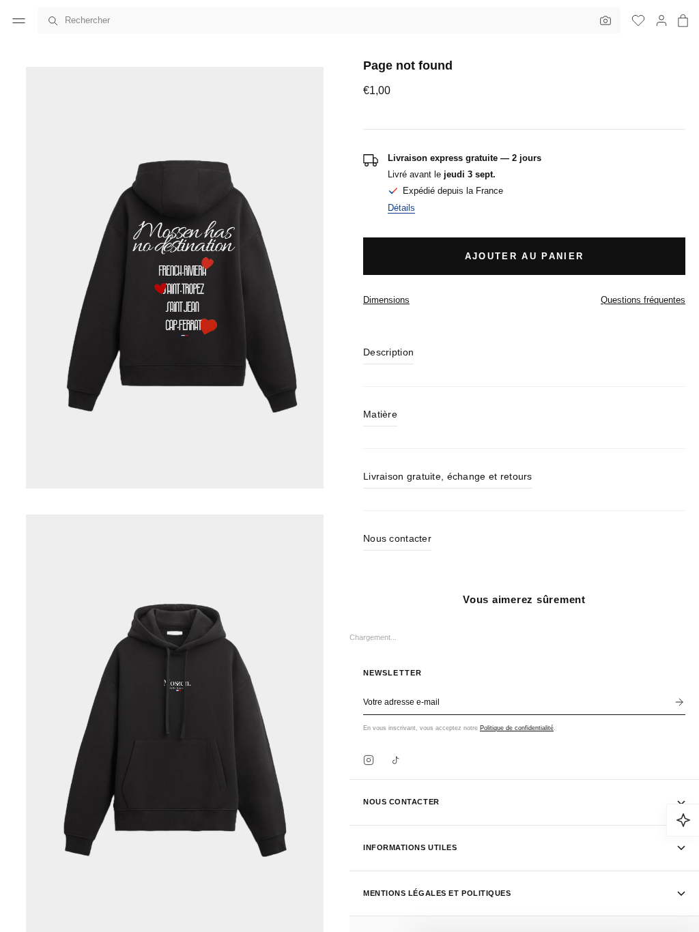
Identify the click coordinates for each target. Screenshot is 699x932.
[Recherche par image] (602, 20)
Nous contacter (397, 538)
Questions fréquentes (643, 300)
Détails (401, 208)
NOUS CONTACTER (401, 802)
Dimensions (386, 300)
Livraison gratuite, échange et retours (447, 476)
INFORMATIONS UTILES (410, 847)
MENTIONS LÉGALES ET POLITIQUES (437, 893)
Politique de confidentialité (517, 728)
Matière (380, 414)
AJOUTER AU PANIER (524, 256)
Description (388, 352)
